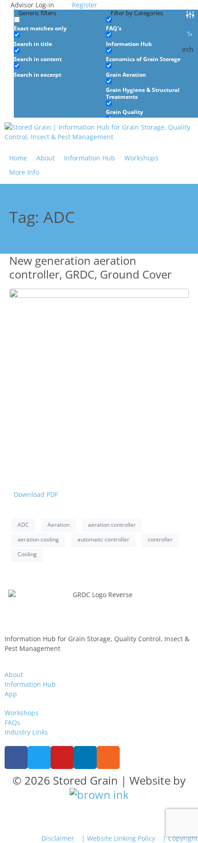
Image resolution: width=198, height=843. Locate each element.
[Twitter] (39, 757)
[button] (29, 172)
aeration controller (112, 525)
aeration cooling (38, 539)
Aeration (58, 525)
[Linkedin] (85, 757)
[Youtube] (62, 757)
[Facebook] (16, 757)
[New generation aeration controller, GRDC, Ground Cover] (99, 377)
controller (160, 539)
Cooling (27, 554)
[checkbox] (60, 24)
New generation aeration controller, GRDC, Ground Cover (90, 267)
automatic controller (103, 539)
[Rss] (108, 757)
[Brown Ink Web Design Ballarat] (99, 794)
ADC (23, 525)
